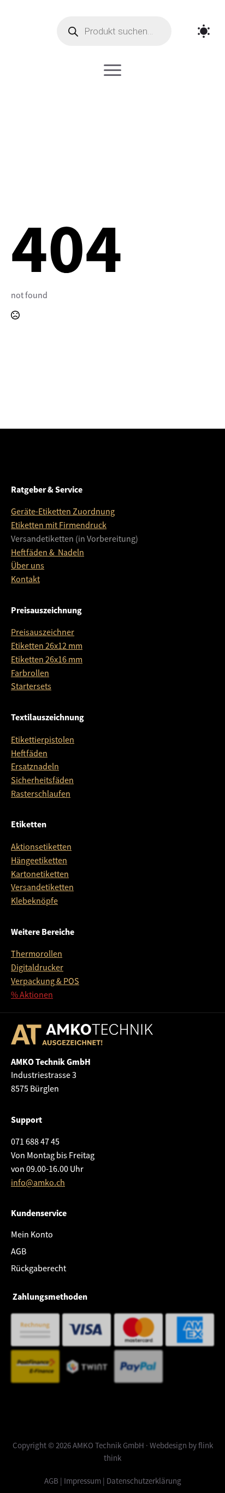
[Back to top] (200, 1468)
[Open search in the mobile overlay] (114, 31)
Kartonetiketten (40, 874)
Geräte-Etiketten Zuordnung (63, 511)
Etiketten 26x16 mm (46, 659)
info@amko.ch (38, 1182)
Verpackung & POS (45, 981)
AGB (18, 1251)
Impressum (82, 1481)
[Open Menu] (112, 70)
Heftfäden (29, 753)
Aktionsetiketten (41, 847)
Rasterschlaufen (40, 794)
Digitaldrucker (37, 967)
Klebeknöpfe (34, 901)
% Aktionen (32, 995)
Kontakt (25, 579)
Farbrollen (30, 673)
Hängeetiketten (39, 860)
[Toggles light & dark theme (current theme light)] (203, 31)
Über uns (27, 565)
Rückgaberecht (38, 1268)
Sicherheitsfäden (42, 780)
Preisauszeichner (42, 632)
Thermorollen (36, 954)
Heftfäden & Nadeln (47, 552)
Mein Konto (32, 1234)
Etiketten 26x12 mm (46, 646)
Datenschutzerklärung (143, 1481)
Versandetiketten (42, 887)
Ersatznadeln (35, 766)
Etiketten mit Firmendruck (58, 525)
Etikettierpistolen (42, 739)
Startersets (31, 686)
